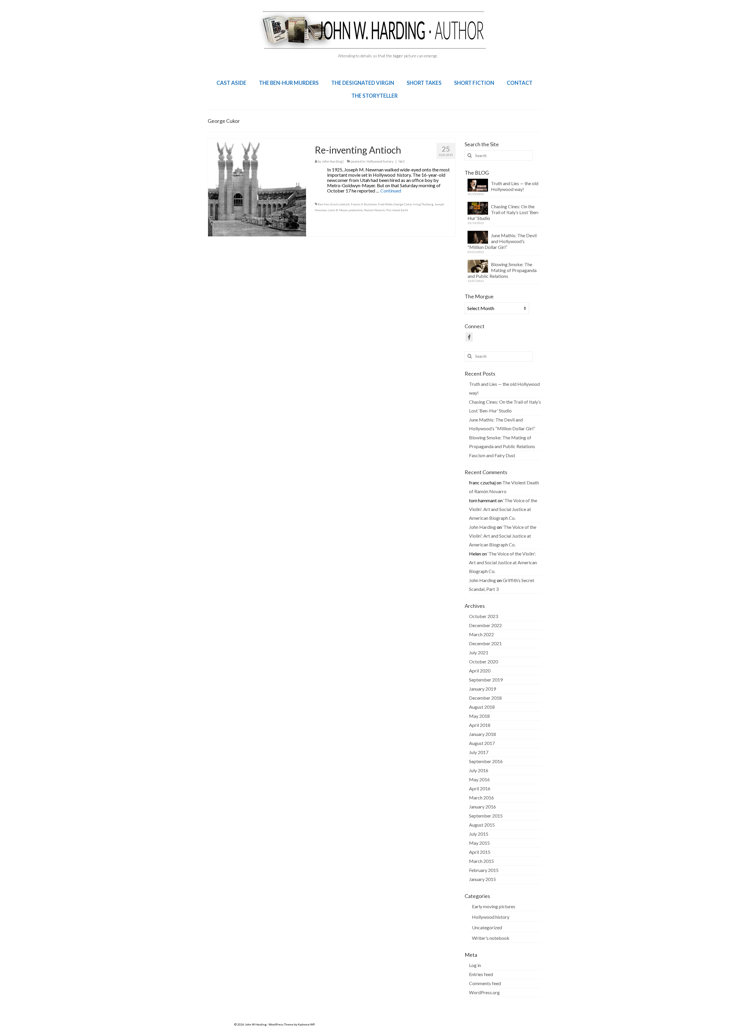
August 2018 (482, 707)
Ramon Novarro (374, 210)
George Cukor (403, 204)
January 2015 (482, 879)
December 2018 (485, 698)
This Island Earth (397, 210)
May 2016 (479, 779)
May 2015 (479, 843)
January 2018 (482, 734)
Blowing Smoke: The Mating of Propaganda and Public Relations (502, 270)
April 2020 (479, 670)
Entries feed (481, 974)
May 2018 (479, 716)
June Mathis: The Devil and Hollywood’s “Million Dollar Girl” (502, 241)
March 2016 (481, 797)
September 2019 (486, 679)
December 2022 (485, 625)
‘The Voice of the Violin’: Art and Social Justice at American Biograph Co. (503, 509)
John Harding (332, 161)
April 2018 (479, 725)
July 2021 (478, 652)
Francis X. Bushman (364, 204)
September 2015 (486, 815)
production (356, 210)
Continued (390, 190)
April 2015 (479, 852)
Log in (475, 965)
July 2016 (478, 770)
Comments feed (485, 983)
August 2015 (482, 824)
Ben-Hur (323, 204)
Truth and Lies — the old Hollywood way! (514, 186)
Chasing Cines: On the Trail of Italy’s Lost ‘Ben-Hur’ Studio (504, 212)
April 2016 (479, 788)
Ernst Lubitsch (340, 204)
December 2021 (485, 643)
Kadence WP (306, 1024)
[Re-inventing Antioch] (257, 186)
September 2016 (486, 761)
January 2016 (482, 806)
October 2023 (483, 616)
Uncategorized (487, 927)
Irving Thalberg (423, 204)
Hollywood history (380, 161)
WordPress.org (484, 992)
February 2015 (484, 870)
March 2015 (481, 861)
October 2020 (483, 661)
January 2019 (482, 688)
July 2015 (478, 834)
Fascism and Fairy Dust (492, 455)
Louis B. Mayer (338, 210)
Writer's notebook (490, 938)
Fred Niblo (385, 204)
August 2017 (482, 743)
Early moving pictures (493, 906)
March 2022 (481, 634)
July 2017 (478, 752)
